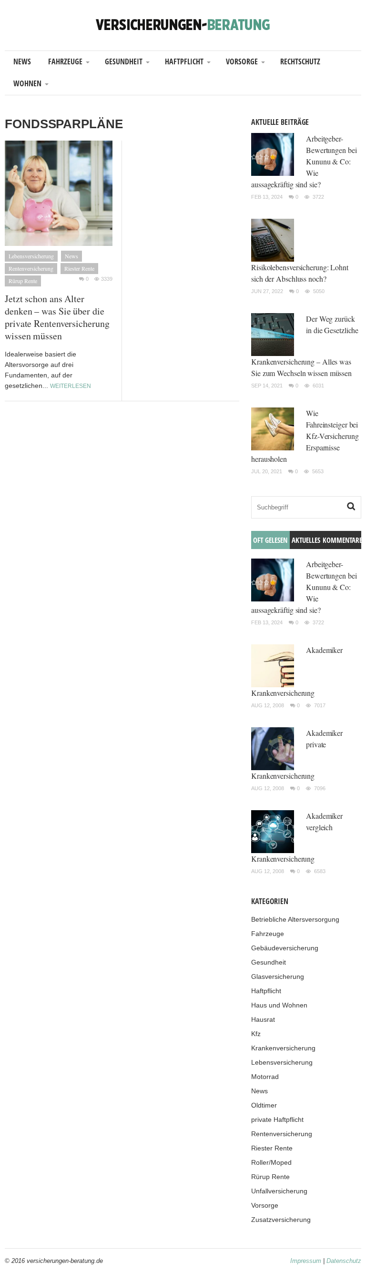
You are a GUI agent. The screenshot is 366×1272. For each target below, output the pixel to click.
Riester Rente (79, 268)
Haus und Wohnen (279, 1005)
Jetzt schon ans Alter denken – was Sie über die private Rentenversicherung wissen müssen (57, 317)
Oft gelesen (270, 540)
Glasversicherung (277, 976)
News (22, 61)
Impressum (305, 1260)
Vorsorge (242, 61)
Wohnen (27, 83)
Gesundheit (123, 61)
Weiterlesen (70, 386)
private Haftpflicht (277, 1119)
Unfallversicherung (279, 1191)
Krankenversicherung (283, 1048)
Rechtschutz (300, 61)
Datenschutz (343, 1260)
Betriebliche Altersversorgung (295, 919)
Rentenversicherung (31, 268)
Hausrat (263, 1019)
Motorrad (265, 1076)
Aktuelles (306, 540)
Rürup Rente (23, 281)
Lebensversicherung (31, 256)
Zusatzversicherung (281, 1219)
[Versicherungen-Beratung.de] (183, 24)
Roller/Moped (271, 1162)
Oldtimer (264, 1105)
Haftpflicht (184, 61)
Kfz (256, 1034)
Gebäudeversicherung (284, 948)
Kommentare (342, 540)
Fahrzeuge (65, 61)
